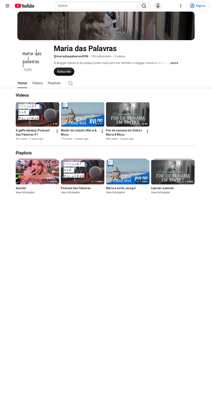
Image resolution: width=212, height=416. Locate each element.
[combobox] (97, 5)
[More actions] (57, 131)
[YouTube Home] (24, 6)
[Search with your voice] (158, 6)
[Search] (144, 6)
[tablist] (106, 83)
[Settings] (180, 5)
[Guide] (7, 5)
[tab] (22, 83)
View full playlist (25, 192)
